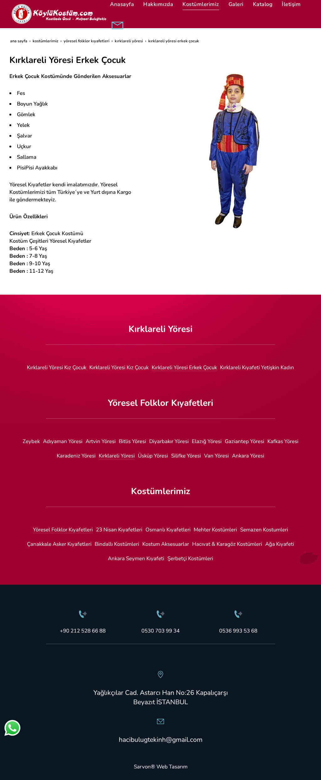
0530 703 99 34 (160, 630)
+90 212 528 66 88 (83, 630)
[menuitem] (56, 367)
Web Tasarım (171, 766)
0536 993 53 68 (238, 630)
